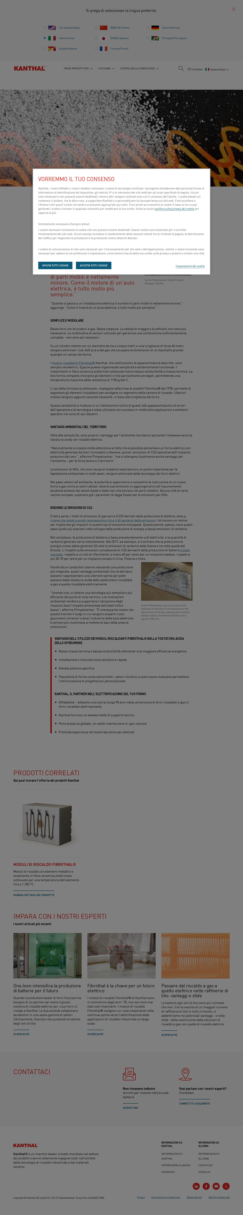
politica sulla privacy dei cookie (174, 208)
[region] (121, 221)
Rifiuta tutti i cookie (55, 265)
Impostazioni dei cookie (190, 266)
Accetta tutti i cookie (93, 265)
